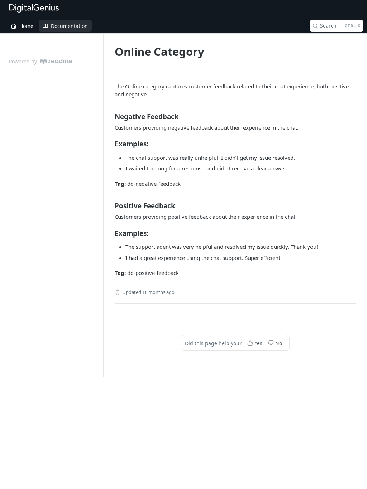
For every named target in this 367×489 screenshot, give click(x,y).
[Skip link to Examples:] (110, 144)
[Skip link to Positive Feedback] (110, 206)
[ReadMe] (56, 61)
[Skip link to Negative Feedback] (110, 116)
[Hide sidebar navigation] (101, 205)
